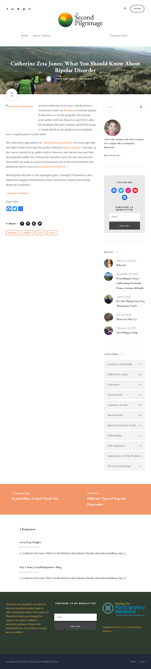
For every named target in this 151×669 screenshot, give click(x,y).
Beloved (120, 265)
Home (24, 35)
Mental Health (87, 79)
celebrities (26, 233)
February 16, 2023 (126, 328)
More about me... (112, 155)
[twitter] (18, 8)
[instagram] (30, 8)
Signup (137, 9)
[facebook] (7, 8)
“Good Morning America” (57, 142)
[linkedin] (13, 8)
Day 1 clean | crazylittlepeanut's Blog (40, 567)
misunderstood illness (52, 166)
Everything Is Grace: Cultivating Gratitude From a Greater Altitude (129, 283)
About (142, 661)
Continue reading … (18, 193)
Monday (68, 110)
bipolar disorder (71, 147)
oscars (40, 233)
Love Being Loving (126, 332)
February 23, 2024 (126, 260)
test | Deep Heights (30, 542)
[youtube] (24, 8)
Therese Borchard (64, 79)
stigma (52, 233)
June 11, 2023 (123, 296)
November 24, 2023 (127, 274)
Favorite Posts (118, 35)
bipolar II (12, 233)
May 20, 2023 (123, 314)
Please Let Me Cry (126, 319)
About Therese (41, 35)
